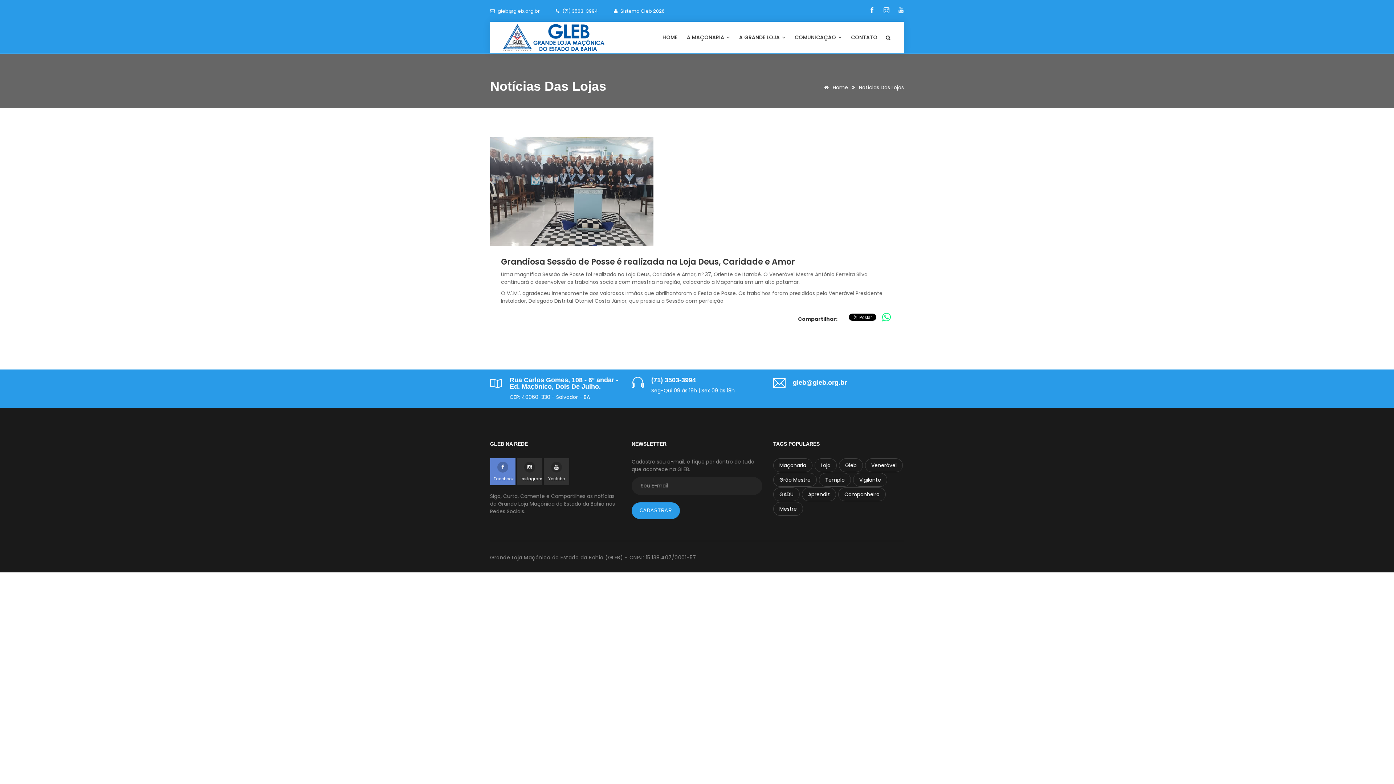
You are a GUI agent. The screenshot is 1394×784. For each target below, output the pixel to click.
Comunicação (816, 37)
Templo (835, 479)
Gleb (851, 465)
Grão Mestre (795, 479)
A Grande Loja (760, 37)
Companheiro (862, 494)
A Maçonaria (706, 37)
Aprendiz (819, 494)
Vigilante (870, 479)
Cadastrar (656, 510)
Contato (864, 37)
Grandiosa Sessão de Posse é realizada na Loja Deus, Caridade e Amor (648, 262)
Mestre (788, 509)
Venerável (884, 465)
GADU (786, 494)
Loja (826, 465)
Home (670, 37)
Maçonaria (792, 465)
